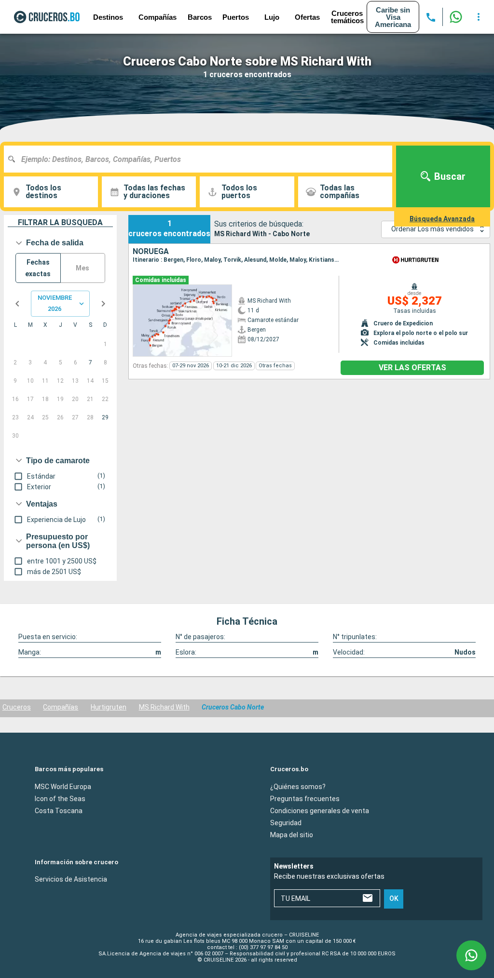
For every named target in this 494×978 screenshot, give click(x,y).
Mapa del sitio (291, 834)
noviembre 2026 (55, 303)
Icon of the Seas (60, 798)
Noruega (151, 251)
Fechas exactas (38, 268)
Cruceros (16, 707)
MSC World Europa (63, 786)
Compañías (60, 707)
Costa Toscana (58, 810)
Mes (82, 268)
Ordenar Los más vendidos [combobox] (432, 229)
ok (393, 898)
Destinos (108, 17)
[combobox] (201, 159)
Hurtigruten (108, 707)
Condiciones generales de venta (319, 810)
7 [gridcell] (90, 362)
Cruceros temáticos (347, 17)
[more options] (478, 17)
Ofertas (307, 17)
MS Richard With (164, 707)
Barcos (200, 17)
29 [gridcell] (105, 417)
